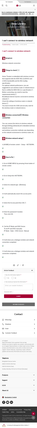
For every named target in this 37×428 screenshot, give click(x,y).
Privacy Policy (27, 409)
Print (14, 265)
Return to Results (18, 304)
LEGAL (12, 412)
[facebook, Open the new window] (23, 265)
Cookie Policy (5, 412)
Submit (18, 296)
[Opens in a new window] (3, 402)
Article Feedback (9, 270)
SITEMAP (4, 409)
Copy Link (18, 265)
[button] (18, 380)
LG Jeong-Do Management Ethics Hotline (17, 425)
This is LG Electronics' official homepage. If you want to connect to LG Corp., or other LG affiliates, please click (18, 418)
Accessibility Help (20, 412)
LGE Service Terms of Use (15, 409)
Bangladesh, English (11, 397)
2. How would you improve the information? (15, 282)
